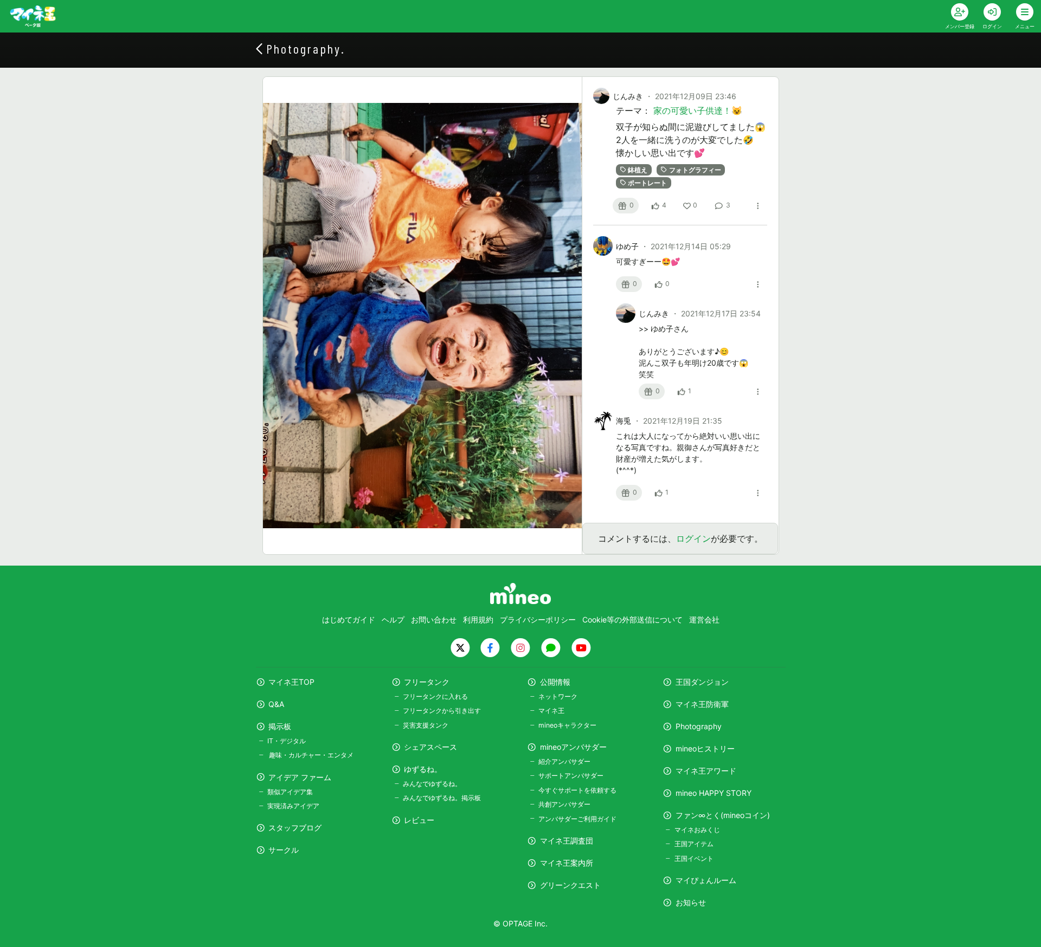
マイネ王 (551, 710)
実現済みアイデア (293, 806)
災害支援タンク (425, 725)
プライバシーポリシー (538, 619)
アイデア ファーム (299, 777)
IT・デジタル (286, 741)
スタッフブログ (295, 827)
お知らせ (691, 902)
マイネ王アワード (706, 770)
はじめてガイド (348, 619)
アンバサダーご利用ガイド (577, 819)
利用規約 (478, 619)
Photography (699, 726)
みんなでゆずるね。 (432, 784)
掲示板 (279, 726)
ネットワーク (557, 696)
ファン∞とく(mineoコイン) (723, 815)
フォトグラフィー (695, 170)
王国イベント (693, 858)
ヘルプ (393, 619)
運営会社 (704, 619)
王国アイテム (693, 844)
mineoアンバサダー (573, 746)
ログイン (693, 538)
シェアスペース (430, 746)
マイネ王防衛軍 (702, 704)
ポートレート (647, 183)
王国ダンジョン (702, 681)
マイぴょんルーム (706, 880)
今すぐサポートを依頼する (577, 790)
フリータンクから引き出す (442, 710)
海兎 (624, 420)
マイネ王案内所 (566, 862)
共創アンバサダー (564, 804)
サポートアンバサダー (570, 775)
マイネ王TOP (291, 681)
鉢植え (637, 170)
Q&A (276, 704)
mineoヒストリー (705, 748)
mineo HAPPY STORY (713, 792)
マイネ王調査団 (566, 840)
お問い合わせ (434, 619)
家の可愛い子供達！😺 (697, 110)
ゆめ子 (628, 246)
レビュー (419, 820)
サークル (283, 849)
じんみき (628, 96)
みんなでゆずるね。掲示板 (442, 798)
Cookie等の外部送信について (632, 619)
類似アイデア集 (290, 792)
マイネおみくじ (696, 830)
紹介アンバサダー (564, 761)
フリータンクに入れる (435, 696)
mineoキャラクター (567, 725)
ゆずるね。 (423, 769)
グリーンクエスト (570, 885)
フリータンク (426, 681)
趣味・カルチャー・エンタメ (310, 755)
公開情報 (555, 681)
